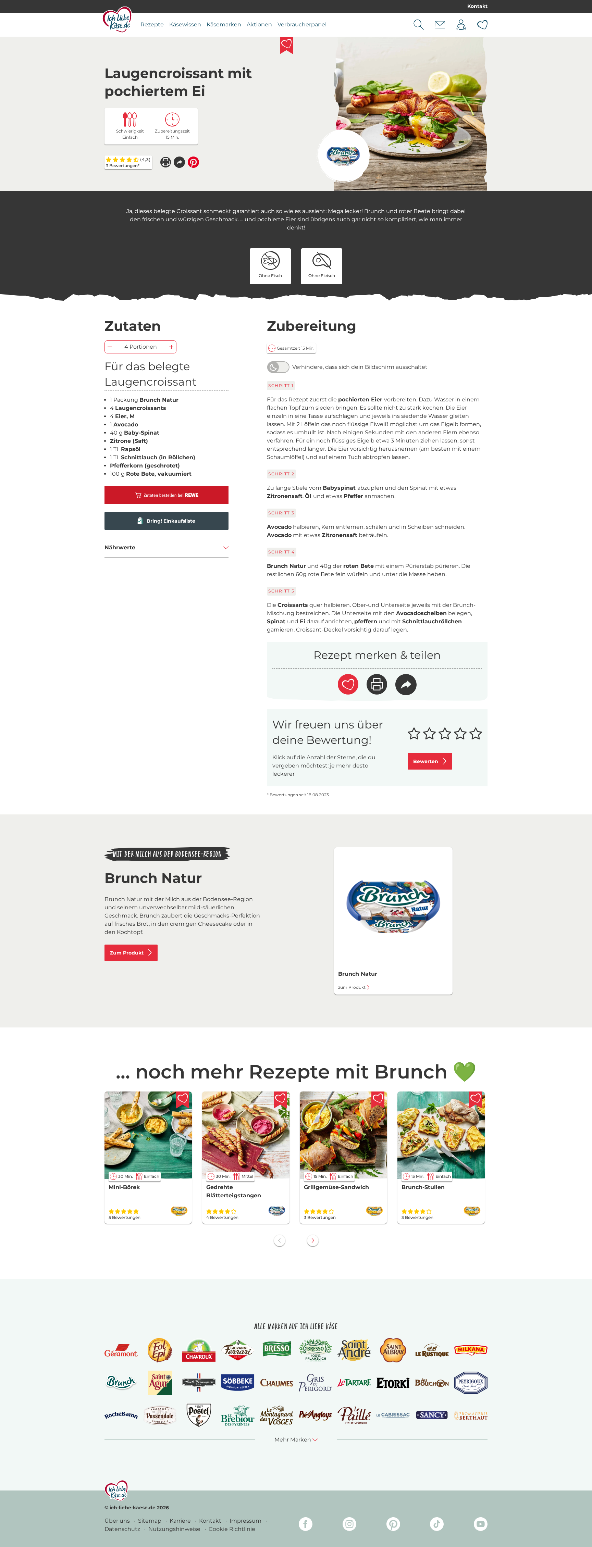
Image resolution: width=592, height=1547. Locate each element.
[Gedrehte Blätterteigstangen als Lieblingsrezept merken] (280, 1100)
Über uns (117, 1521)
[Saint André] (354, 1350)
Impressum (246, 1521)
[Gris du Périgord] (315, 1383)
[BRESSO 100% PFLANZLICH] (315, 1350)
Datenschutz (122, 1529)
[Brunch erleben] (121, 1382)
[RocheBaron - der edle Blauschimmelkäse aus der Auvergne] (121, 1415)
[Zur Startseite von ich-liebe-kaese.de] (117, 19)
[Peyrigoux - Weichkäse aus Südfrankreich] (471, 1383)
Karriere (181, 1521)
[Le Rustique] (431, 1350)
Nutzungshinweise (175, 1529)
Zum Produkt (127, 953)
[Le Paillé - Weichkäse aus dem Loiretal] (354, 1415)
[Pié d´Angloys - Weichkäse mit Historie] (315, 1415)
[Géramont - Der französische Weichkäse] (121, 1350)
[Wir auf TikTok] (437, 1525)
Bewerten (425, 761)
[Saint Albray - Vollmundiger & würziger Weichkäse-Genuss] (393, 1350)
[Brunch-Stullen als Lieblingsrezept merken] (475, 1100)
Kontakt (477, 6)
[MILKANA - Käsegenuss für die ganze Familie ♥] (471, 1350)
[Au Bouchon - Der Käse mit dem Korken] (431, 1382)
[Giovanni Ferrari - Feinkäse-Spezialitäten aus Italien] (237, 1350)
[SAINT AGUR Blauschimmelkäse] (160, 1383)
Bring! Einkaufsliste (171, 521)
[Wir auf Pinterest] (393, 1525)
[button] (179, 162)
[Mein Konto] (461, 25)
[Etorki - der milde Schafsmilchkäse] (393, 1382)
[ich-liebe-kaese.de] (116, 1490)
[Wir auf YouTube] (481, 1525)
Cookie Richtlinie (232, 1529)
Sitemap (150, 1521)
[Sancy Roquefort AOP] (431, 1415)
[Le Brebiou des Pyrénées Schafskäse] (237, 1415)
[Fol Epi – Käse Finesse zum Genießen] (160, 1350)
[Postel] (199, 1415)
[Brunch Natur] (343, 156)
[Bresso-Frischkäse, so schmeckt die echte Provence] (276, 1350)
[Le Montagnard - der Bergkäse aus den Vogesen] (276, 1415)
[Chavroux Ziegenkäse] (198, 1350)
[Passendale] (159, 1415)
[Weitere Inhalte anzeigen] (313, 1240)
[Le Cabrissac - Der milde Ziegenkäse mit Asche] (393, 1415)
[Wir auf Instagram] (349, 1525)
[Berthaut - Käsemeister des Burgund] (471, 1415)
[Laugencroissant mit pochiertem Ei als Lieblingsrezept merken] (286, 45)
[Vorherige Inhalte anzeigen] (279, 1240)
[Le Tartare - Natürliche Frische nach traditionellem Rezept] (354, 1383)
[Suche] (419, 25)
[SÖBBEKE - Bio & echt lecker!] (237, 1382)
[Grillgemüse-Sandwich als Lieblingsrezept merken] (377, 1100)
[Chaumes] (276, 1383)
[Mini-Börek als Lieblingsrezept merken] (182, 1100)
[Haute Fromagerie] (198, 1382)
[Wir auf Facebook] (305, 1525)
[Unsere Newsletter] (440, 25)
